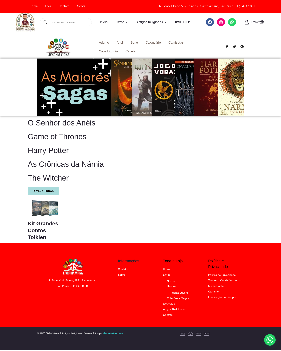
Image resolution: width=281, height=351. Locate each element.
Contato (64, 6)
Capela (130, 51)
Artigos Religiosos (174, 309)
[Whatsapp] (242, 47)
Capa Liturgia (108, 51)
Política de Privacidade (222, 274)
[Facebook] (227, 47)
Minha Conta (216, 285)
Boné (134, 42)
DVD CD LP (170, 303)
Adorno (104, 42)
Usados (171, 286)
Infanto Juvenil (179, 292)
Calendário (153, 42)
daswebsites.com (113, 333)
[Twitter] (234, 47)
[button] (270, 340)
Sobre (81, 6)
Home (34, 6)
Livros (166, 274)
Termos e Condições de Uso (225, 280)
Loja (48, 6)
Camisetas (176, 42)
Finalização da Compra (222, 297)
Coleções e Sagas (178, 298)
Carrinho (213, 291)
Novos (171, 281)
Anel (120, 42)
